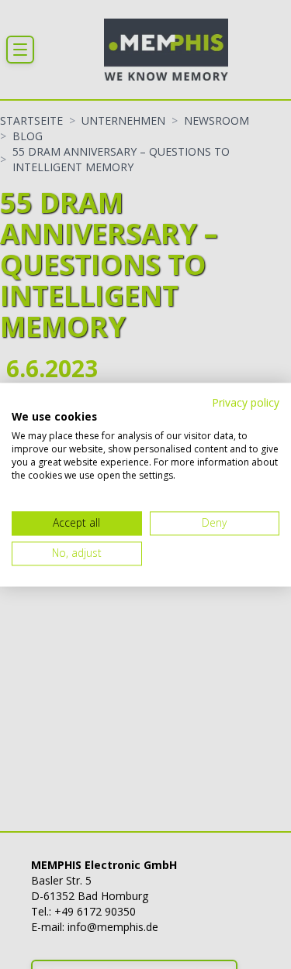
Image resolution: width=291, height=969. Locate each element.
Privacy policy (245, 402)
